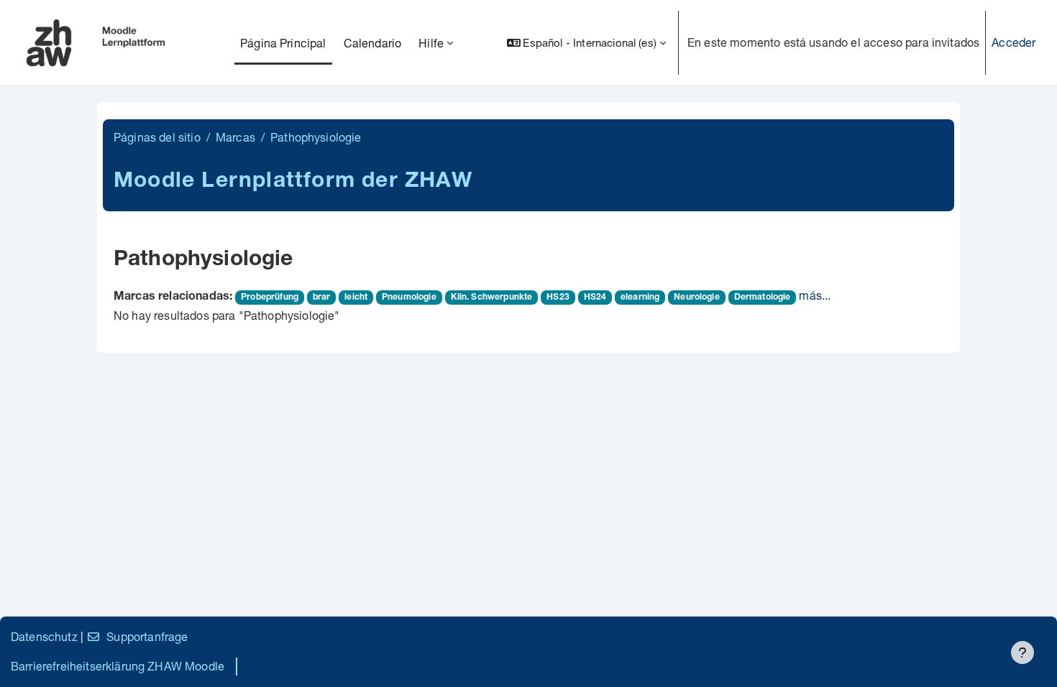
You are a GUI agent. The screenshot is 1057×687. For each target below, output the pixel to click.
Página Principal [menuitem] (283, 43)
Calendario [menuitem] (373, 43)
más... (814, 295)
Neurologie (697, 297)
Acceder (1013, 42)
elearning (640, 297)
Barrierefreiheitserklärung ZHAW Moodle (117, 666)
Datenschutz (44, 636)
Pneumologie (409, 297)
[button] (586, 43)
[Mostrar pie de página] (1022, 652)
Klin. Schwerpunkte (492, 297)
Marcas (235, 137)
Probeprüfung (269, 297)
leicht (355, 297)
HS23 (557, 297)
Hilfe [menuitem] (431, 43)
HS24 (595, 297)
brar (322, 297)
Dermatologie (762, 297)
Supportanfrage (147, 636)
